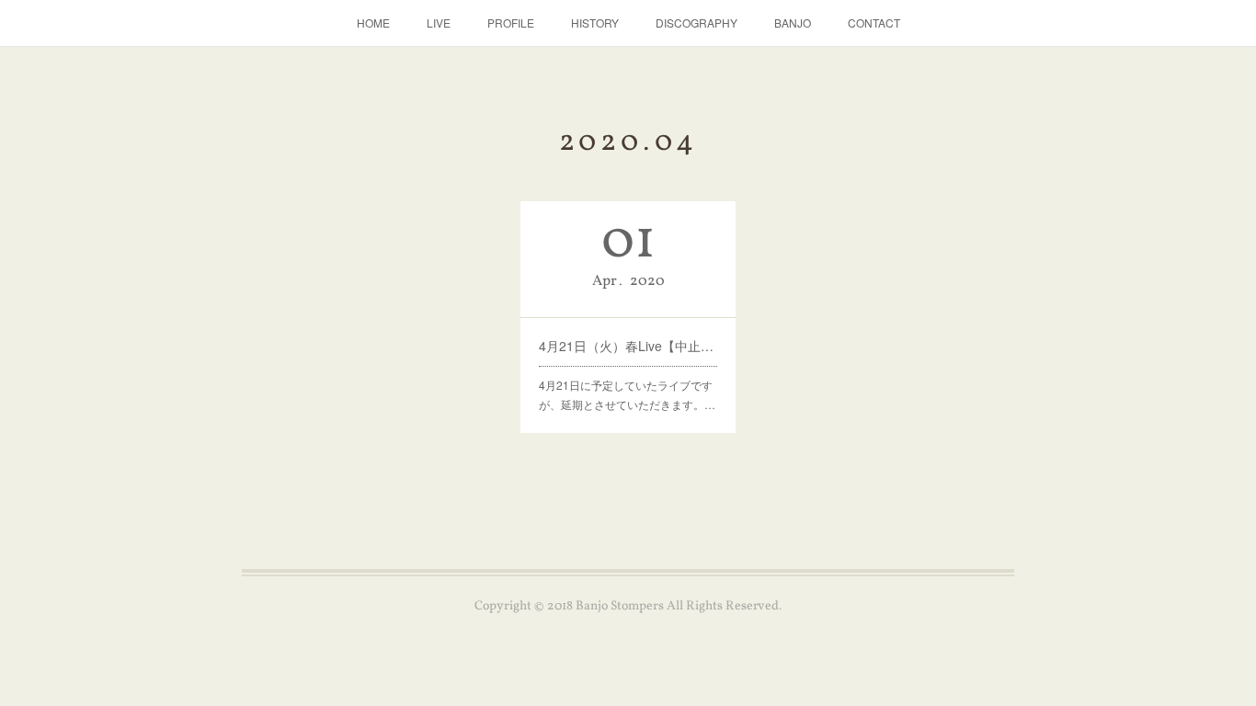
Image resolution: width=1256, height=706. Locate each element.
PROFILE (510, 22)
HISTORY (595, 22)
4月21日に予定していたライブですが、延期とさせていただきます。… (627, 395)
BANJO (792, 22)
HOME (373, 22)
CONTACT (874, 22)
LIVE (439, 22)
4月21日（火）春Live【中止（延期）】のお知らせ (628, 345)
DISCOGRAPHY (696, 22)
